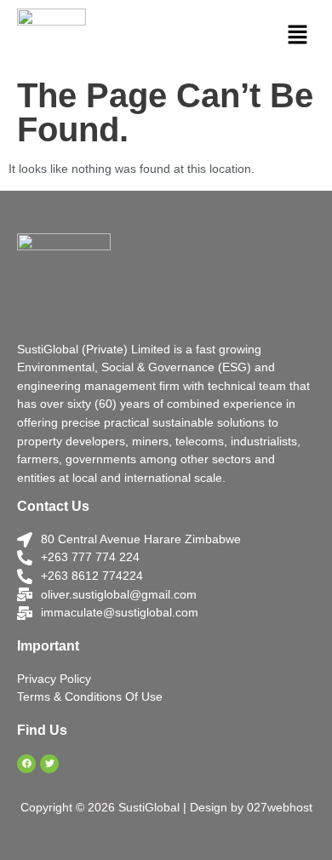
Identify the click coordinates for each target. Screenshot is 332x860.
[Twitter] (49, 763)
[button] (298, 35)
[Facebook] (26, 763)
